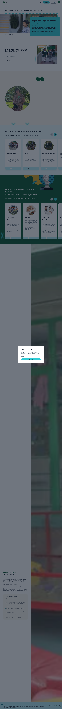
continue (31, 359)
